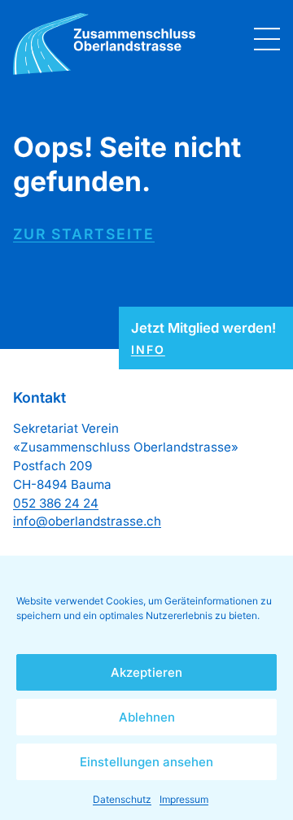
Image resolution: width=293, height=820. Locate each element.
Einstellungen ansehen (146, 762)
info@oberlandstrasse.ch (87, 521)
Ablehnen (147, 717)
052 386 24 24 (55, 503)
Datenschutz (122, 799)
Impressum (184, 799)
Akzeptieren (146, 672)
